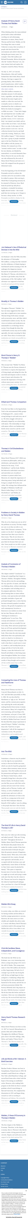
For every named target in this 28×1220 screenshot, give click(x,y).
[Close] (26, 1190)
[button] (2, 2)
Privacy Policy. (17, 1214)
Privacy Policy (4, 1184)
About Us (3, 1166)
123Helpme (4, 6)
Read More (14, 287)
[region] (14, 1204)
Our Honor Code (5, 1182)
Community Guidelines (7, 1180)
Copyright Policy (5, 1177)
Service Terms (4, 1186)
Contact (3, 1168)
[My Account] (26, 2)
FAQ (2, 1170)
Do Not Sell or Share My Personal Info (14, 1217)
